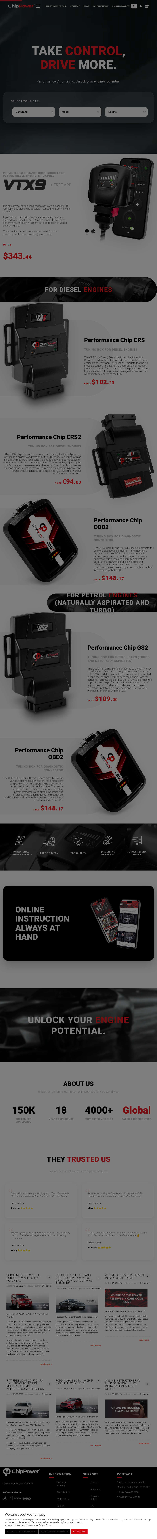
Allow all (79, 1531)
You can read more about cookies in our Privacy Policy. (28, 1525)
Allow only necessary (22, 1531)
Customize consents (54, 1531)
